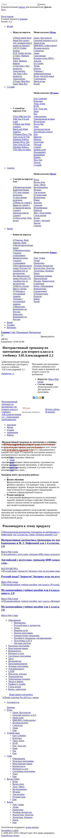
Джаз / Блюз (39, 103)
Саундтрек (39, 142)
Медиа (10, 427)
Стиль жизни (40, 215)
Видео (53, 174)
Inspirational (39, 155)
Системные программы (23, 771)
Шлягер (37, 139)
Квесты (37, 68)
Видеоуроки (39, 197)
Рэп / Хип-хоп (40, 109)
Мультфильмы (40, 208)
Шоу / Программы (42, 213)
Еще (14, 730)
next (11, 470)
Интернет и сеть (20, 769)
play (11, 457)
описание (11, 425)
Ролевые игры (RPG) (44, 58)
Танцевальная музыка (44, 119)
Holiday (37, 157)
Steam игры (39, 43)
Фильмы (38, 202)
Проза (36, 273)
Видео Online (13, 779)
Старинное (39, 283)
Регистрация (7, 16)
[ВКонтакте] (33, 397)
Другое (37, 162)
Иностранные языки (22, 763)
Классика (38, 101)
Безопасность (18, 766)
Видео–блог (39, 182)
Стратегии (39, 50)
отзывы (10, 430)
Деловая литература (43, 265)
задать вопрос (32, 827)
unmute (13, 465)
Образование (22, 332)
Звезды (37, 223)
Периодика (39, 263)
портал (21, 7)
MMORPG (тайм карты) (45, 45)
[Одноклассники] (39, 397)
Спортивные (40, 79)
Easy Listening (40, 98)
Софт (12, 332)
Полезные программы (23, 761)
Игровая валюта (41, 48)
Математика (35, 332)
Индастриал (39, 121)
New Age (38, 160)
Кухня (37, 218)
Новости (38, 210)
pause (12, 460)
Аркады (37, 61)
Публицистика (41, 294)
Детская (37, 144)
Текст (15, 774)
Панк (36, 111)
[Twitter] (36, 397)
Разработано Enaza (10, 835)
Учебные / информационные (42, 72)
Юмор (37, 200)
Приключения (40, 278)
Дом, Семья (39, 258)
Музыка (54, 93)
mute (12, 462)
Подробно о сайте (9, 830)
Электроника (40, 116)
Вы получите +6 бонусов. (31, 412)
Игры (53, 32)
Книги (53, 252)
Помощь (11, 707)
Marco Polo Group (9, 552)
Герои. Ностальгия (43, 38)
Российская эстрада (43, 132)
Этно (36, 126)
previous (13, 467)
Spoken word (40, 149)
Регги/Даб (38, 124)
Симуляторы (40, 56)
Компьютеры (40, 288)
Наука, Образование (43, 286)
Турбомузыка (13, 733)
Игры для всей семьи (44, 76)
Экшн (36, 53)
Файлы (10, 435)
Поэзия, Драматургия (44, 281)
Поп (36, 134)
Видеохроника (41, 187)
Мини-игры (39, 81)
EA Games (38, 63)
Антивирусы (13, 702)
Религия (38, 296)
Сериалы (38, 205)
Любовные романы (43, 276)
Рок (35, 114)
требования (12, 432)
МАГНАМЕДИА (9, 568)
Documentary (40, 152)
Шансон (38, 137)
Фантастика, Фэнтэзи (44, 268)
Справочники (40, 291)
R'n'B (36, 106)
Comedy (37, 147)
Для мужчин (40, 192)
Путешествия (40, 195)
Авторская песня (42, 129)
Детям (37, 66)
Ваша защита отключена (21, 694)
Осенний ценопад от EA (45, 40)
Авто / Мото (40, 185)
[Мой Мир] (42, 397)
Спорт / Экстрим (42, 220)
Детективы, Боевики (44, 271)
